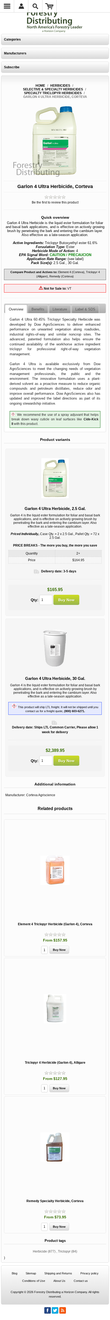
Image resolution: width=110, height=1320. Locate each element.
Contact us (81, 1280)
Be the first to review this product (55, 202)
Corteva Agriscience (40, 795)
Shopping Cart (49, 6)
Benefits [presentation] (38, 309)
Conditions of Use (33, 1280)
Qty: (34, 600)
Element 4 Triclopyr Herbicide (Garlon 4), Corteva (55, 924)
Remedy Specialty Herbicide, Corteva (55, 1201)
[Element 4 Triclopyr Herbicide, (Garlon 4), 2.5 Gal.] (55, 870)
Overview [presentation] (16, 309)
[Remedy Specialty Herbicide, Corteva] (55, 1147)
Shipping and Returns (58, 1273)
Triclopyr (64, 1251)
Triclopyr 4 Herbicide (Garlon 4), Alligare (55, 1062)
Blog (14, 1273)
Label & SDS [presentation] (85, 309)
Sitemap (31, 1273)
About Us (59, 1280)
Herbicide (40, 1251)
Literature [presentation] (60, 309)
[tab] (16, 309)
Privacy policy (89, 1273)
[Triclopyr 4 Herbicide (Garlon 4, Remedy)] (55, 1008)
